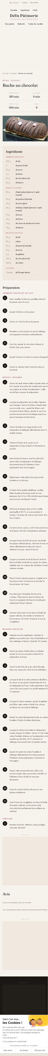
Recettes (14, 10)
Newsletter (34, 2)
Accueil (5, 73)
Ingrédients (25, 10)
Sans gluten (9, 24)
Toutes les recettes (35, 24)
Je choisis (24, 1050)
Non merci (8, 1050)
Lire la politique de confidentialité (15, 1042)
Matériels (21, 24)
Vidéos (25, 2)
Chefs (35, 10)
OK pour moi (40, 1050)
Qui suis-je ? (14, 2)
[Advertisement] (24, 47)
